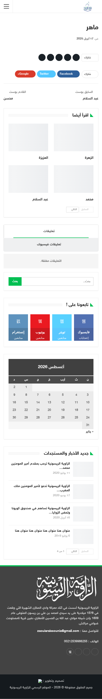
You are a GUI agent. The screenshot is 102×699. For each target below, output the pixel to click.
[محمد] (73, 179)
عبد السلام (90, 99)
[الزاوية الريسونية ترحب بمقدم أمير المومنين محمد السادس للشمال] (83, 469)
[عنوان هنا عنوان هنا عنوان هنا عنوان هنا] (83, 536)
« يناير (89, 432)
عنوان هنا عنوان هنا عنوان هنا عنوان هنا (42, 531)
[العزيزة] (28, 137)
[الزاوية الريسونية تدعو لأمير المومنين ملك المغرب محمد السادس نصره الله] (83, 491)
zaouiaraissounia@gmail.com (58, 631)
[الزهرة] (73, 137)
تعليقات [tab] (49, 231)
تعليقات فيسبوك (49, 244)
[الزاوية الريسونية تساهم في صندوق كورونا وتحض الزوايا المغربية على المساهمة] (83, 514)
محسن (8, 99)
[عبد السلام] (28, 179)
